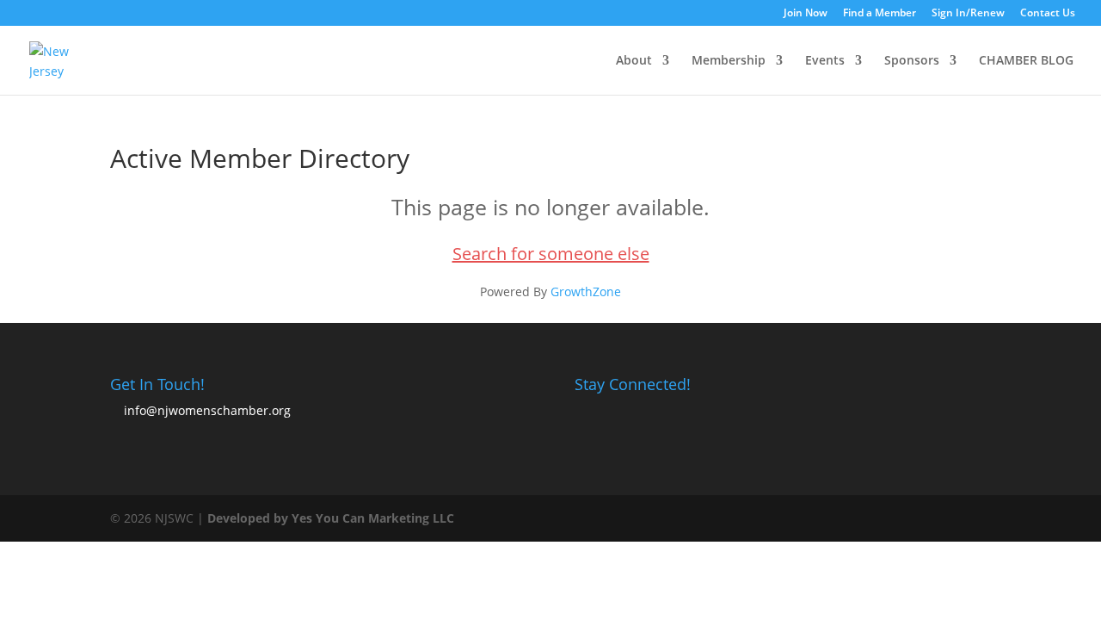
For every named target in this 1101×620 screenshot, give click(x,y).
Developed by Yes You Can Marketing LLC (330, 518)
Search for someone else (550, 253)
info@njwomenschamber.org (207, 410)
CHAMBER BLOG (1026, 61)
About (634, 61)
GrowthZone (585, 291)
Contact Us (1047, 14)
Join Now (805, 14)
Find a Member (879, 14)
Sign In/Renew (968, 14)
